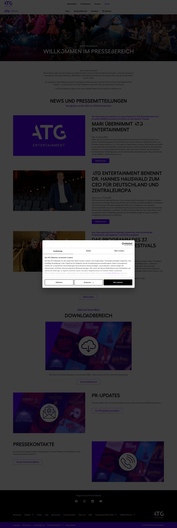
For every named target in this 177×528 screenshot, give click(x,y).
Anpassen (87, 282)
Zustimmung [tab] (57, 251)
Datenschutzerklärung (117, 275)
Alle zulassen (118, 282)
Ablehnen (59, 282)
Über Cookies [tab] (119, 251)
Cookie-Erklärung (112, 273)
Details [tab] (88, 251)
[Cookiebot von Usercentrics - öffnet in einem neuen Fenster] (123, 244)
